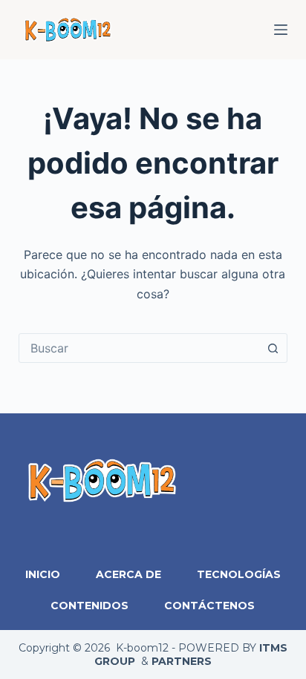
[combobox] (139, 348)
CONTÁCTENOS (209, 605)
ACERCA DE (128, 574)
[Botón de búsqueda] (272, 348)
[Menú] (280, 29)
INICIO (42, 574)
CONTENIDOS (89, 605)
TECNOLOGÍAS (239, 574)
